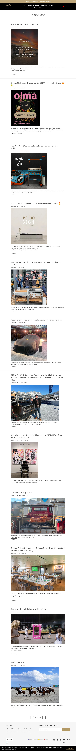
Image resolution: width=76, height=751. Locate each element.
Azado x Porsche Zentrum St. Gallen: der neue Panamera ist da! (36, 320)
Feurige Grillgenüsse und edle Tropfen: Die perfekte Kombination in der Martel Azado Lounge (37, 549)
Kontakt (13, 731)
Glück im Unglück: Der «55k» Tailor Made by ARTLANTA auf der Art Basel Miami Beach (36, 436)
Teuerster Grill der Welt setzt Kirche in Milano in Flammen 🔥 (36, 203)
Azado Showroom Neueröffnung (24, 24)
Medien (8, 731)
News (24, 70)
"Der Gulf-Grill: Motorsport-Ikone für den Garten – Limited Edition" (34, 147)
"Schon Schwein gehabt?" (21, 492)
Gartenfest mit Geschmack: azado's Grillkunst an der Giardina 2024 (36, 263)
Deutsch (9, 739)
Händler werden (28, 729)
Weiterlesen (14, 74)
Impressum (8, 733)
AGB (34, 733)
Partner (20, 729)
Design (20, 250)
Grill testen (14, 729)
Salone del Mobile (34, 250)
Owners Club (20, 731)
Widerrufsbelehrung (26, 733)
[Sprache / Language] (63, 6)
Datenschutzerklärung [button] (11, 749)
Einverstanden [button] (70, 748)
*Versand (27, 731)
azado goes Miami (18, 662)
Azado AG (68, 742)
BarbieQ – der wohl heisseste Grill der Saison (29, 609)
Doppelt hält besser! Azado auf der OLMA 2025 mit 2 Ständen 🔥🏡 (37, 84)
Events (20, 70)
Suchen (7, 729)
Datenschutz (16, 733)
